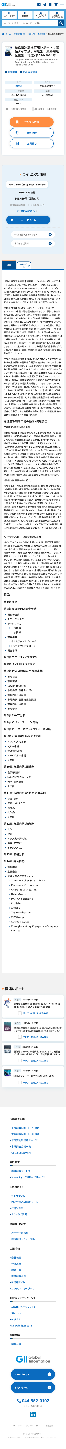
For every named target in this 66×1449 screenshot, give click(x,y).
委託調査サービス (20, 1171)
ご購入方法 (17, 1208)
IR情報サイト (18, 1282)
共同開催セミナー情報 (23, 1239)
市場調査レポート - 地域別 (25, 1134)
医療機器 (41, 33)
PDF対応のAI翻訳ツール (24, 1202)
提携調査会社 (18, 1276)
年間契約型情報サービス (24, 1140)
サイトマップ (17, 1425)
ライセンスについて (26, 211)
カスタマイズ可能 (20, 109)
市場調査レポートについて (24, 33)
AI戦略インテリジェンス (23, 1307)
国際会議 (16, 1344)
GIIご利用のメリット (21, 1152)
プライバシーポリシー (34, 1425)
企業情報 (15, 1248)
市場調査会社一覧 (21, 1146)
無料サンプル (18, 1195)
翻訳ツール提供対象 (45, 109)
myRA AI (16, 1319)
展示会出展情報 (20, 1232)
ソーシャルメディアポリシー (33, 1434)
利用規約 (49, 1425)
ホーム (8, 33)
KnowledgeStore (21, 1325)
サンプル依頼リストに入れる (35, 1013)
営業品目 (16, 1263)
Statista (16, 1313)
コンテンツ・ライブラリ (22, 1288)
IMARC (18, 85)
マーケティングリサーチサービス (28, 1177)
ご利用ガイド (17, 1187)
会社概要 (16, 1257)
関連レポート (23, 265)
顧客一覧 (16, 1269)
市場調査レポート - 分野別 (25, 1127)
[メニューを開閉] (62, 4)
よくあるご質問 (19, 1214)
